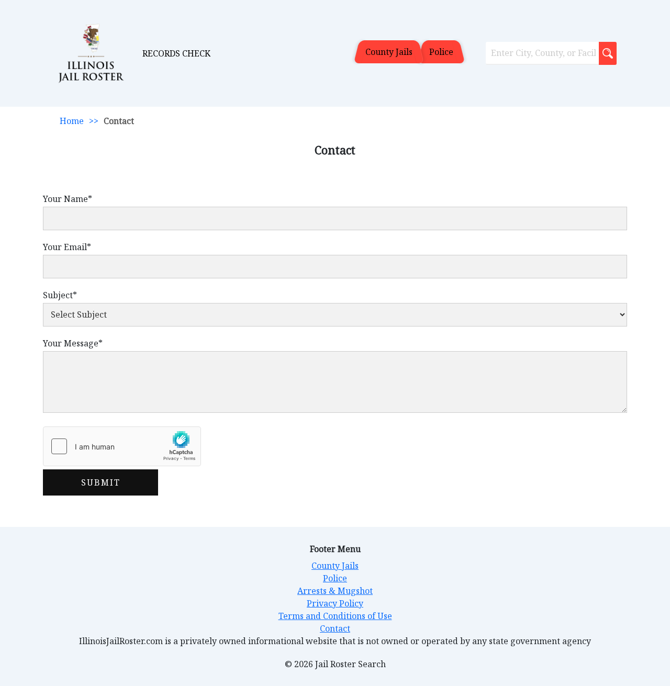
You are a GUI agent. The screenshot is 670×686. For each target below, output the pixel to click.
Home (72, 121)
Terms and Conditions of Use (335, 616)
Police (441, 52)
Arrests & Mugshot (335, 591)
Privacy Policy (335, 603)
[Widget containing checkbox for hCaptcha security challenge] (122, 446)
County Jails (388, 52)
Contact (335, 628)
